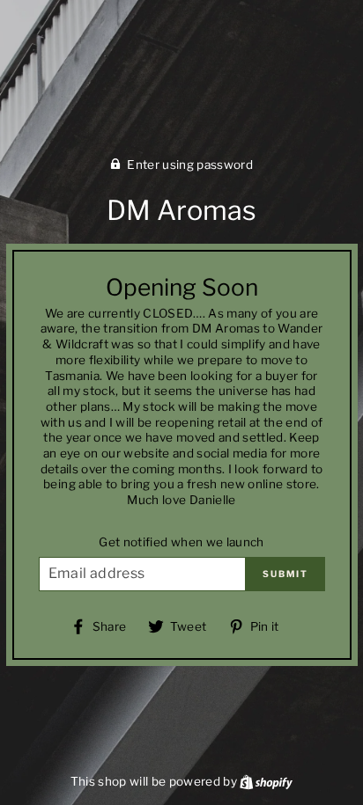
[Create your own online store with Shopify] (266, 781)
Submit (285, 573)
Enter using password (190, 164)
